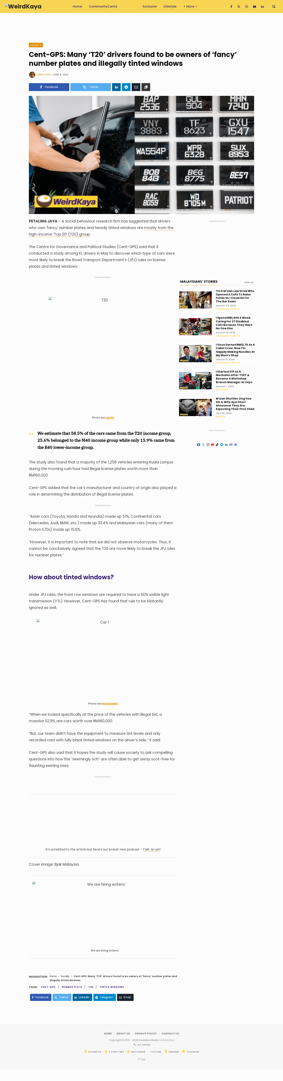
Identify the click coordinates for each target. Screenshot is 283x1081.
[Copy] (146, 87)
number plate (72, 987)
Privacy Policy (146, 1033)
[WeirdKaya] (23, 6)
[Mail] (231, 445)
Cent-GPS (48, 987)
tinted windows (112, 987)
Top (142, 1059)
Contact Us (170, 1033)
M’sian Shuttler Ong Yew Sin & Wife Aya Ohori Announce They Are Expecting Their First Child (235, 404)
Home (53, 976)
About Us (123, 1033)
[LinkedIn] (116, 87)
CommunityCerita (228, 308)
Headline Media (149, 1040)
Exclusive (222, 389)
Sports (220, 416)
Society (35, 45)
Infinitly (145, 1045)
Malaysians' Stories (199, 281)
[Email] (136, 87)
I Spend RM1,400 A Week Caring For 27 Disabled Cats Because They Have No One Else (234, 323)
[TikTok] (217, 445)
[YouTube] (212, 445)
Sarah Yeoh (44, 74)
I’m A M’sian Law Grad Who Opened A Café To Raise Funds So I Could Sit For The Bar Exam (235, 296)
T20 (91, 987)
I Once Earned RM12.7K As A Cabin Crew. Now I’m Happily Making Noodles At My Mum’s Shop (235, 350)
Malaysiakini (109, 704)
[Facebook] (198, 445)
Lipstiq (109, 418)
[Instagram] (208, 445)
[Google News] (235, 445)
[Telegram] (126, 87)
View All (249, 282)
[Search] (272, 6)
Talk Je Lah (151, 849)
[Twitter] (203, 445)
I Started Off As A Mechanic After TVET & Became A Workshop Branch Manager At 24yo (234, 377)
